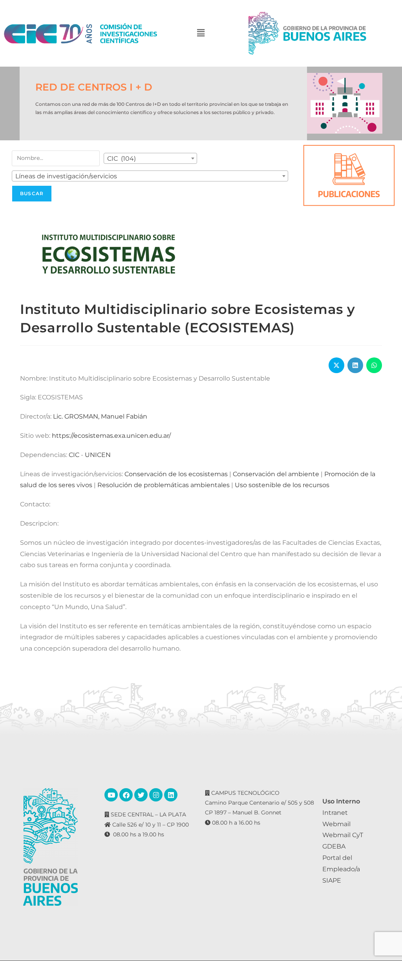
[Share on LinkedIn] (355, 365)
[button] (201, 33)
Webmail (336, 824)
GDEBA (333, 846)
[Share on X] (336, 365)
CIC (74, 455)
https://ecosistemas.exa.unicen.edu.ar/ (111, 435)
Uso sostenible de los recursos (282, 485)
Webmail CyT (342, 835)
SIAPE (331, 880)
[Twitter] (141, 794)
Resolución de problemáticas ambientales (163, 485)
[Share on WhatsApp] (374, 365)
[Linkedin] (170, 794)
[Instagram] (156, 794)
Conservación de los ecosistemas (176, 474)
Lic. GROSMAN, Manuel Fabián (100, 416)
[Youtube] (111, 794)
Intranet (335, 812)
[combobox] (150, 158)
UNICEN (98, 455)
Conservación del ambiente (276, 474)
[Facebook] (126, 794)
